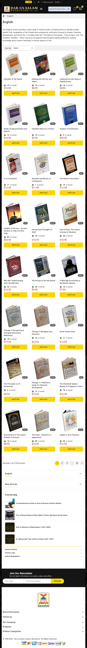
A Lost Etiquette (10, 178)
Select (23, 48)
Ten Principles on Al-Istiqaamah (12, 385)
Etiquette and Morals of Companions (41, 179)
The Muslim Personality (69, 178)
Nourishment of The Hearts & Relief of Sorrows (15, 436)
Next (82, 463)
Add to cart (15, 93)
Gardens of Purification (69, 129)
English (8, 473)
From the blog (11, 494)
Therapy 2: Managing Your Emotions (42, 332)
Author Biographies (43, 556)
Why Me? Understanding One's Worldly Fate (13, 281)
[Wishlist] (74, 8)
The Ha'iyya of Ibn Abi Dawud (43, 280)
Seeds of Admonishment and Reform (15, 130)
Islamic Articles (43, 549)
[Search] (68, 9)
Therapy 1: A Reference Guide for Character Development (41, 385)
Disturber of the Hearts (13, 79)
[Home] (4, 16)
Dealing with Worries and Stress (42, 80)
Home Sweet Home (67, 331)
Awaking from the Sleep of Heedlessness (70, 80)
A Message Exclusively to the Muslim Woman (70, 281)
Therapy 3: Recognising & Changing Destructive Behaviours (14, 333)
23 (77, 463)
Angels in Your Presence (69, 435)
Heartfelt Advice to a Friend (43, 129)
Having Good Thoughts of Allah (42, 230)
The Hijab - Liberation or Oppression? (41, 436)
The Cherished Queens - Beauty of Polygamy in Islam (71, 385)
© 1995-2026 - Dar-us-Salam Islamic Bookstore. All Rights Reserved (30, 639)
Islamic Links (43, 553)
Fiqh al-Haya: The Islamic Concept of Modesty (70, 230)
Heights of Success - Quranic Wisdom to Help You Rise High (15, 231)
